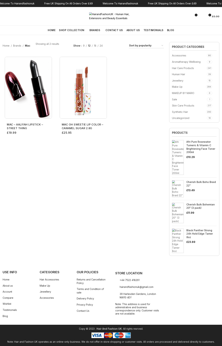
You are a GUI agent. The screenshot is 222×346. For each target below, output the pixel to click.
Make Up (177, 86)
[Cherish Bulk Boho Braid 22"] (178, 188)
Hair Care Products (183, 68)
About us (8, 285)
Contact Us (83, 310)
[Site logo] (111, 15)
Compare (8, 297)
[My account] (202, 16)
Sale (174, 99)
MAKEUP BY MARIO (183, 93)
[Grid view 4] (122, 46)
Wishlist (7, 303)
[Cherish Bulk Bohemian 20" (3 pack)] (178, 213)
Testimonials (10, 309)
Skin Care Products (183, 105)
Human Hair (178, 74)
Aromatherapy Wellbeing (186, 61)
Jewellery (177, 80)
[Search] (4, 16)
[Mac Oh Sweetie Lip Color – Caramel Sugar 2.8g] (83, 87)
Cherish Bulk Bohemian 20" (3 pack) (200, 206)
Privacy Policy (85, 304)
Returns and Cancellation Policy (91, 281)
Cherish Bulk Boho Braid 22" (201, 183)
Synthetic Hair (180, 111)
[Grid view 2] (110, 46)
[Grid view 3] (116, 46)
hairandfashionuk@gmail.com (136, 286)
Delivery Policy (85, 298)
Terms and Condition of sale (90, 290)
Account (7, 291)
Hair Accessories (49, 279)
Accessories (179, 55)
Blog (5, 316)
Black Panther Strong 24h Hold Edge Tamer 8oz (199, 234)
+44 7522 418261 (130, 280)
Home (6, 45)
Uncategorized (180, 118)
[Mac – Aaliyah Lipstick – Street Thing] (28, 87)
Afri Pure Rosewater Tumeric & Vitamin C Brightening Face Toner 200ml (200, 147)
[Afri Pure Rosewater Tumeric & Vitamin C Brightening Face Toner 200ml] (178, 157)
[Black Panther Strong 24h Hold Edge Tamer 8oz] (178, 241)
